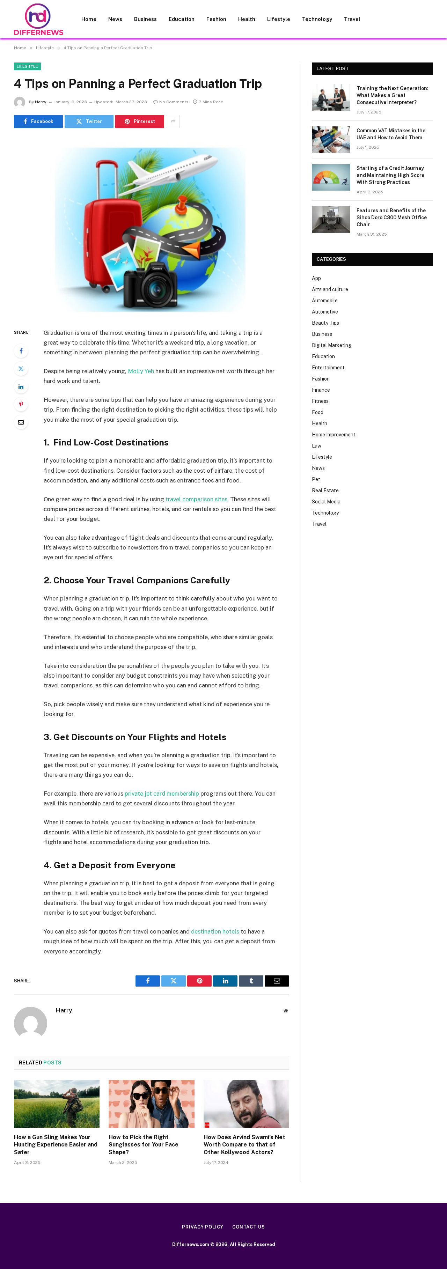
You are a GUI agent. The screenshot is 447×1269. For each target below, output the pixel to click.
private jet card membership (162, 793)
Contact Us (248, 1227)
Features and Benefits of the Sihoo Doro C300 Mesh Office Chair (392, 217)
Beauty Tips (325, 323)
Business (145, 19)
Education (182, 19)
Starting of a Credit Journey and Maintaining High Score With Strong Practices (390, 175)
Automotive (325, 312)
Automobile (325, 300)
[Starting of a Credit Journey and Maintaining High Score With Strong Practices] (331, 177)
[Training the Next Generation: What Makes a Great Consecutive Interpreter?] (331, 97)
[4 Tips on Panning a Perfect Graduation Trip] (151, 227)
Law (316, 446)
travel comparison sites (196, 499)
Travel (352, 19)
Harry (40, 101)
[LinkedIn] (21, 386)
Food (317, 412)
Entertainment (328, 367)
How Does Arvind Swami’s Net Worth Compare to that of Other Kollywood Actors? (244, 1145)
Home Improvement (334, 434)
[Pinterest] (21, 404)
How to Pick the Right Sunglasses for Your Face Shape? (143, 1145)
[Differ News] (38, 19)
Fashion (216, 19)
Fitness (320, 401)
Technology (317, 19)
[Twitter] (21, 369)
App (316, 278)
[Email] (21, 422)
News (115, 19)
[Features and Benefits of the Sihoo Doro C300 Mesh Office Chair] (331, 219)
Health (246, 19)
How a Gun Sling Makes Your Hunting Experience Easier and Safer (55, 1145)
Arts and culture (330, 289)
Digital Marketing (331, 345)
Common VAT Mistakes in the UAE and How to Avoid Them (391, 134)
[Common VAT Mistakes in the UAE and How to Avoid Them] (331, 139)
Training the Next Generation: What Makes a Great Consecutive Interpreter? (392, 95)
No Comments (174, 101)
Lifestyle (278, 19)
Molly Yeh (141, 371)
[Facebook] (21, 351)
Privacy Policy (203, 1227)
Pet (316, 479)
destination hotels (215, 931)
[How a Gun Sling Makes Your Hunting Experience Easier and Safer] (57, 1104)
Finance (321, 390)
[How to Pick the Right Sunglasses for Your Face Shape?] (151, 1104)
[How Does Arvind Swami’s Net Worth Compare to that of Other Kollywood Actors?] (246, 1104)
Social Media (326, 501)
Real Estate (325, 490)
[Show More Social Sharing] (173, 121)
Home (88, 19)
